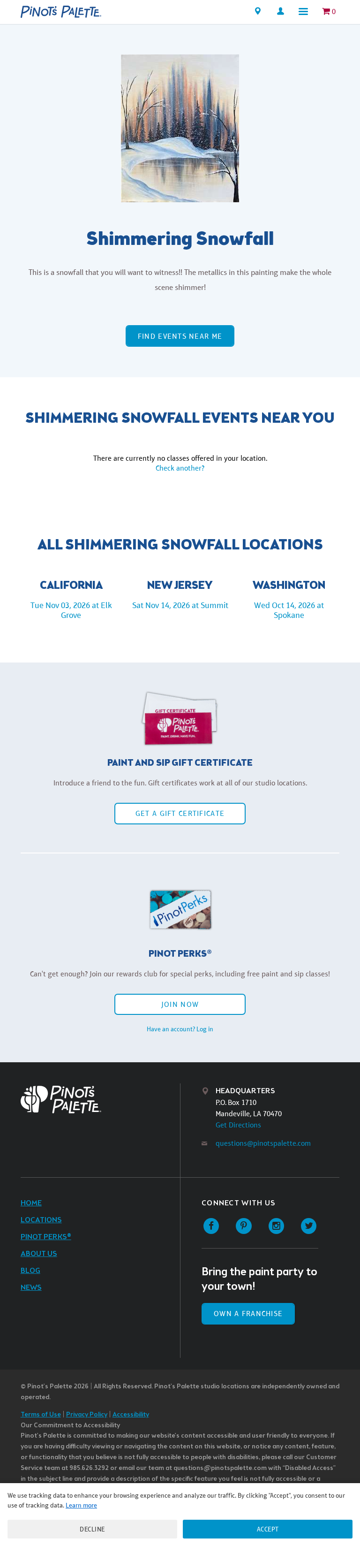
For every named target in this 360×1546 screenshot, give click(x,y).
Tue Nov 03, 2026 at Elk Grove (71, 610)
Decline (92, 1529)
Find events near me (180, 336)
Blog (30, 1271)
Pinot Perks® (46, 1237)
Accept (268, 1529)
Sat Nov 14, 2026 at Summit (180, 605)
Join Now (180, 1004)
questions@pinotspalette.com (263, 1143)
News (31, 1288)
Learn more (81, 1505)
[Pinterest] (243, 1226)
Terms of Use (41, 1414)
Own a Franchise (248, 1313)
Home (31, 1203)
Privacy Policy (86, 1414)
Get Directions (238, 1124)
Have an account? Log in (180, 1029)
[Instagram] (276, 1226)
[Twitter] (308, 1226)
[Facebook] (211, 1226)
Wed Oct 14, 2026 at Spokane (289, 610)
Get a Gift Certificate (180, 813)
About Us (39, 1254)
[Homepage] (61, 12)
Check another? (180, 468)
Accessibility (130, 1414)
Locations (41, 1220)
